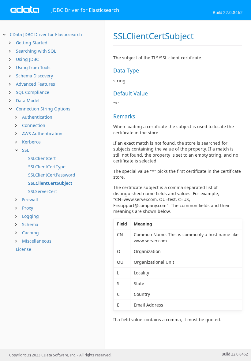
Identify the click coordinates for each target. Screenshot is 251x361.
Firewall (30, 200)
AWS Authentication (42, 133)
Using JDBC (27, 59)
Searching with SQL (36, 51)
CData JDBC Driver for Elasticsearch (46, 34)
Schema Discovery (34, 76)
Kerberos (31, 142)
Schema (30, 224)
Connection (33, 125)
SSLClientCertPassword (51, 175)
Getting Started (31, 43)
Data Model (27, 100)
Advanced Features (35, 84)
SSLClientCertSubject (50, 183)
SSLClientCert (42, 158)
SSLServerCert (42, 191)
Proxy (27, 208)
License (23, 249)
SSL (25, 150)
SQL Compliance (32, 92)
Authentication (37, 117)
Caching (30, 233)
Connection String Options (43, 109)
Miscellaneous (36, 241)
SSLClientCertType (47, 166)
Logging (30, 216)
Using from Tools (33, 67)
